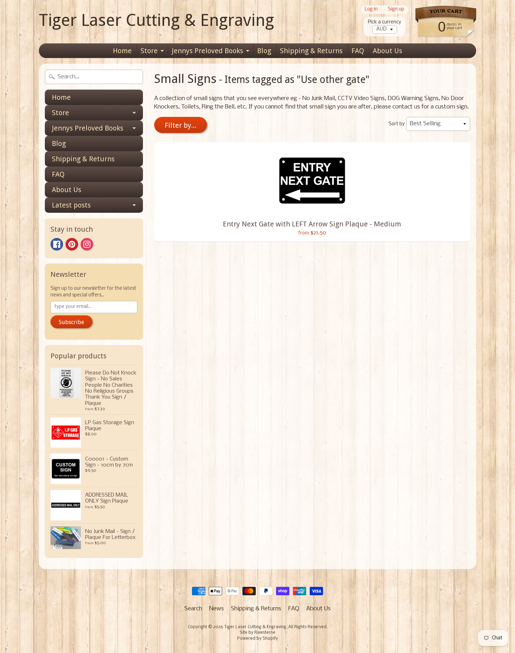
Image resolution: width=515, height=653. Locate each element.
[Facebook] (56, 244)
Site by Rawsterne (257, 633)
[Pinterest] (72, 244)
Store (149, 51)
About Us (387, 51)
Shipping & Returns (311, 51)
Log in (371, 9)
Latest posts (71, 205)
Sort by (397, 124)
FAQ (357, 51)
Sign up (396, 9)
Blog (264, 51)
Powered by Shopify (257, 639)
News (216, 608)
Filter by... (181, 125)
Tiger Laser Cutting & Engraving (156, 20)
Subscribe (71, 322)
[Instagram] (87, 244)
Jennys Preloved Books (207, 51)
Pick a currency (384, 22)
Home (122, 51)
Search (193, 608)
